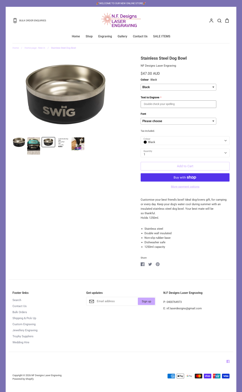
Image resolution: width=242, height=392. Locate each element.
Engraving (105, 36)
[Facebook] (228, 361)
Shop (89, 36)
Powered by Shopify (23, 378)
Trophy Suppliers (22, 336)
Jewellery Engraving (24, 330)
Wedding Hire (20, 342)
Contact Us (140, 36)
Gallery (122, 36)
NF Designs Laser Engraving (158, 65)
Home (76, 36)
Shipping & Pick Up (24, 318)
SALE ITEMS (161, 36)
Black (151, 142)
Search (16, 300)
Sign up (146, 301)
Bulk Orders (19, 312)
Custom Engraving (24, 324)
